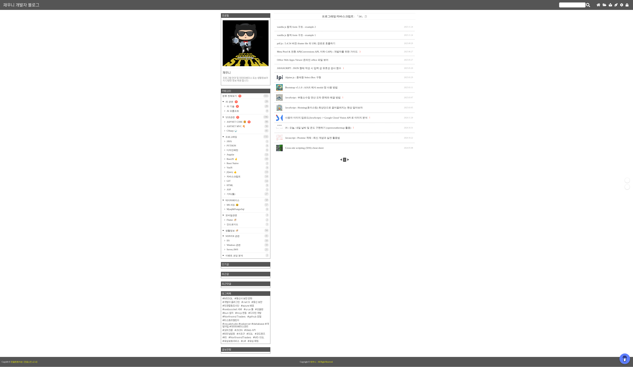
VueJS (247, 167)
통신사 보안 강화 (244, 298)
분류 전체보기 (245, 96)
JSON (239, 330)
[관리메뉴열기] (627, 180)
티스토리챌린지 (231, 320)
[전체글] (605, 5)
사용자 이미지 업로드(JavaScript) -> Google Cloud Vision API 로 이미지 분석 (326, 117)
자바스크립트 (247, 176)
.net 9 (246, 302)
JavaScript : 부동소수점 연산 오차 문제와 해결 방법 (313, 97)
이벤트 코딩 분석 (246, 255)
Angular (247, 154)
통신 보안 (257, 302)
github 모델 (255, 316)
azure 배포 (248, 305)
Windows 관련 (247, 245)
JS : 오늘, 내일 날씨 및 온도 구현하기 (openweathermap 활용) (318, 127)
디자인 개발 (255, 313)
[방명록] (610, 5)
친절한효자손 (17, 362)
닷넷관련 (246, 117)
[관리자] (621, 5)
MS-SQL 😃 (247, 205)
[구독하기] (627, 186)
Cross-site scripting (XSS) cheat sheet (304, 148)
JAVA (247, 141)
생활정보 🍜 (246, 230)
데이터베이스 (246, 200)
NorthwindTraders (240, 337)
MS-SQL (259, 337)
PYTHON (247, 145)
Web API (251, 330)
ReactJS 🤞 (247, 159)
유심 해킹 (253, 341)
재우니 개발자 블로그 (21, 5)
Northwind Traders (235, 316)
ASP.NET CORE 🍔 (247, 122)
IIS (247, 240)
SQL (250, 333)
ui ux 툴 (249, 309)
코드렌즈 (260, 333)
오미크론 (228, 330)
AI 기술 (247, 106)
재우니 (313, 362)
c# (244, 341)
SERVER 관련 (246, 236)
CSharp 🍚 (247, 130)
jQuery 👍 (247, 172)
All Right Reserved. (325, 362)
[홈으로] (598, 5)
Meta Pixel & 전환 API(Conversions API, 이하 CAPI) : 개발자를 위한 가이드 (317, 51)
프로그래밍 (246, 136)
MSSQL (228, 298)
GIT (247, 181)
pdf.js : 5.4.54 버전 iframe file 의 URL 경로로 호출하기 (306, 43)
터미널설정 (229, 333)
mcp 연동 (242, 313)
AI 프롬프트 (247, 111)
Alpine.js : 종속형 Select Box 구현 (303, 77)
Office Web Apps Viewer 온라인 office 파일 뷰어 (302, 60)
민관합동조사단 (231, 305)
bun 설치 (228, 313)
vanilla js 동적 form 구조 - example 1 (296, 35)
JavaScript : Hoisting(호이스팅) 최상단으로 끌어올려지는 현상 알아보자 (324, 107)
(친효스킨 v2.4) (30, 362)
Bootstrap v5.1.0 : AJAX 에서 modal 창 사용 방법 (311, 87)
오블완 (260, 309)
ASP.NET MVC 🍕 (247, 126)
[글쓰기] (616, 5)
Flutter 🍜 (247, 220)
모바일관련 (246, 215)
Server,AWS (247, 249)
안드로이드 (247, 224)
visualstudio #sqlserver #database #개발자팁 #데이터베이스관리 (245, 325)
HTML (247, 185)
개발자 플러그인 (232, 302)
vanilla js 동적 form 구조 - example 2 (296, 27)
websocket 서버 (233, 309)
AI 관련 (246, 101)
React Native (247, 163)
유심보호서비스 (231, 341)
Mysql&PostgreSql (247, 209)
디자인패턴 (247, 150)
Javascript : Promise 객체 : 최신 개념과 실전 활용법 (312, 138)
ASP (247, 189)
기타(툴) (247, 194)
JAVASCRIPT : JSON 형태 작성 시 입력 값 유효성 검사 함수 (309, 68)
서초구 (241, 333)
